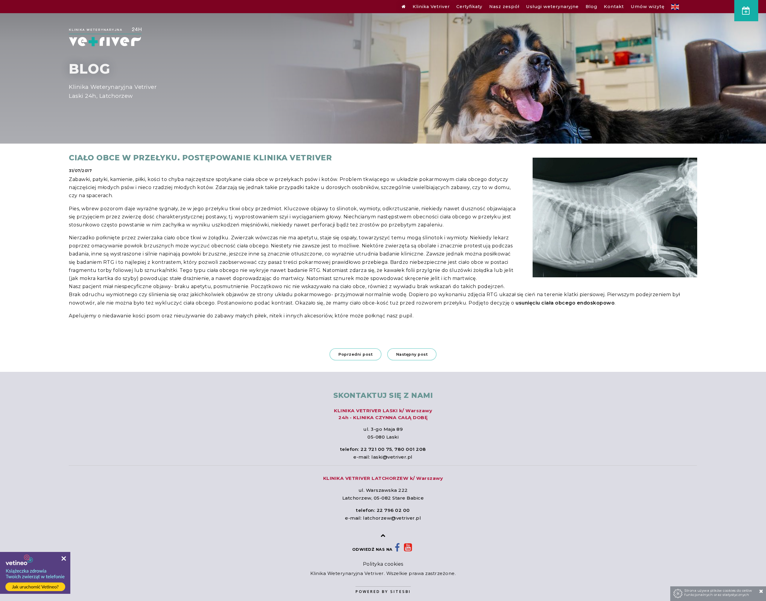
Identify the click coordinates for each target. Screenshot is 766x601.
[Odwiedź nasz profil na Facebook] (397, 549)
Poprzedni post (355, 354)
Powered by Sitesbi (383, 591)
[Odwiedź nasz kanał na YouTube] (408, 549)
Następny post (412, 354)
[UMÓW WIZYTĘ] (746, 10)
